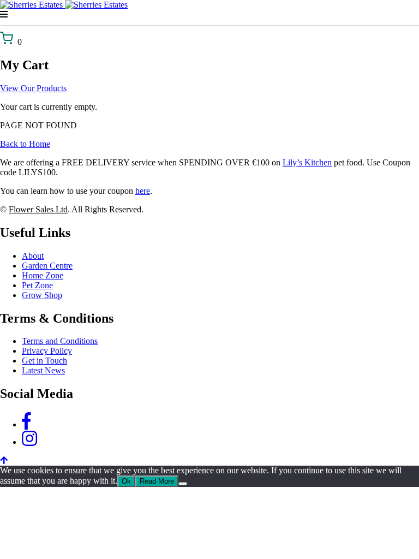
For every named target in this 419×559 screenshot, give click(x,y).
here (142, 190)
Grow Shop (42, 295)
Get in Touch (44, 360)
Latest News (43, 370)
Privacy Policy (47, 350)
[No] (182, 483)
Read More (157, 481)
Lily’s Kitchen (307, 162)
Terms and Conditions (60, 341)
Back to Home (25, 143)
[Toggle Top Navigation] (209, 15)
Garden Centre (47, 265)
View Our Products (33, 88)
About (33, 255)
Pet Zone (37, 285)
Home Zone (42, 275)
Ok (126, 481)
